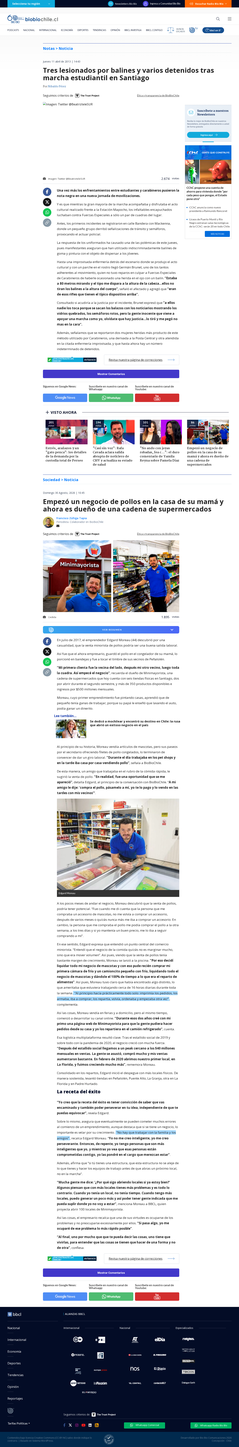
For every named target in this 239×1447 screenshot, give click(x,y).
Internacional (48, 30)
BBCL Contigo (154, 30)
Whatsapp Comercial (147, 1425)
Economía (67, 30)
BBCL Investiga (133, 30)
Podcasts (13, 30)
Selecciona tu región (26, 3)
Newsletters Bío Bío (126, 3)
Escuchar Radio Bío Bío (209, 3)
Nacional (29, 30)
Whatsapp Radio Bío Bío (213, 1425)
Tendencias (99, 30)
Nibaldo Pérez (57, 86)
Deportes (82, 30)
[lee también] (72, 728)
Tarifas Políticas (18, 1423)
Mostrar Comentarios (111, 374)
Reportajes (15, 1398)
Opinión (115, 30)
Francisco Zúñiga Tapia (71, 518)
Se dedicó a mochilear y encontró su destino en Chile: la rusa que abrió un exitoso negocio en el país (135, 723)
